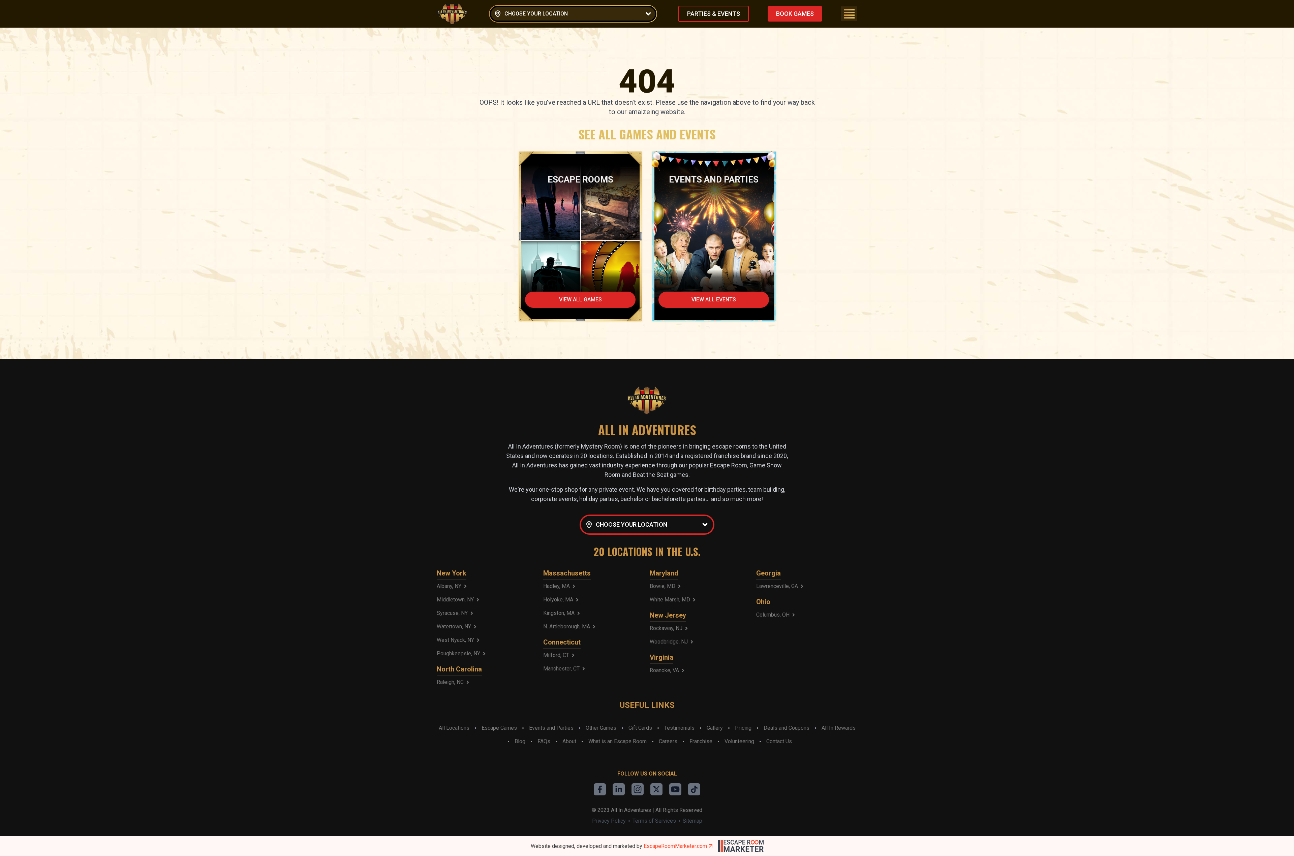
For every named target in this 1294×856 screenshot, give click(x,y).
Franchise (700, 741)
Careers (668, 741)
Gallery (715, 728)
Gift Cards (640, 728)
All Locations (454, 728)
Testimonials (679, 728)
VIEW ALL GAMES (580, 299)
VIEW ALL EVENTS (713, 299)
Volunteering (739, 741)
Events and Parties (551, 728)
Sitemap (692, 821)
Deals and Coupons (786, 728)
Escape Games (499, 728)
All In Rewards (839, 728)
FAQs (543, 741)
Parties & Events (713, 13)
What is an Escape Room (617, 741)
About (569, 741)
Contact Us (779, 741)
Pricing (743, 728)
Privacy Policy (609, 821)
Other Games (601, 728)
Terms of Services (654, 821)
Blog (520, 741)
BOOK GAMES (795, 13)
